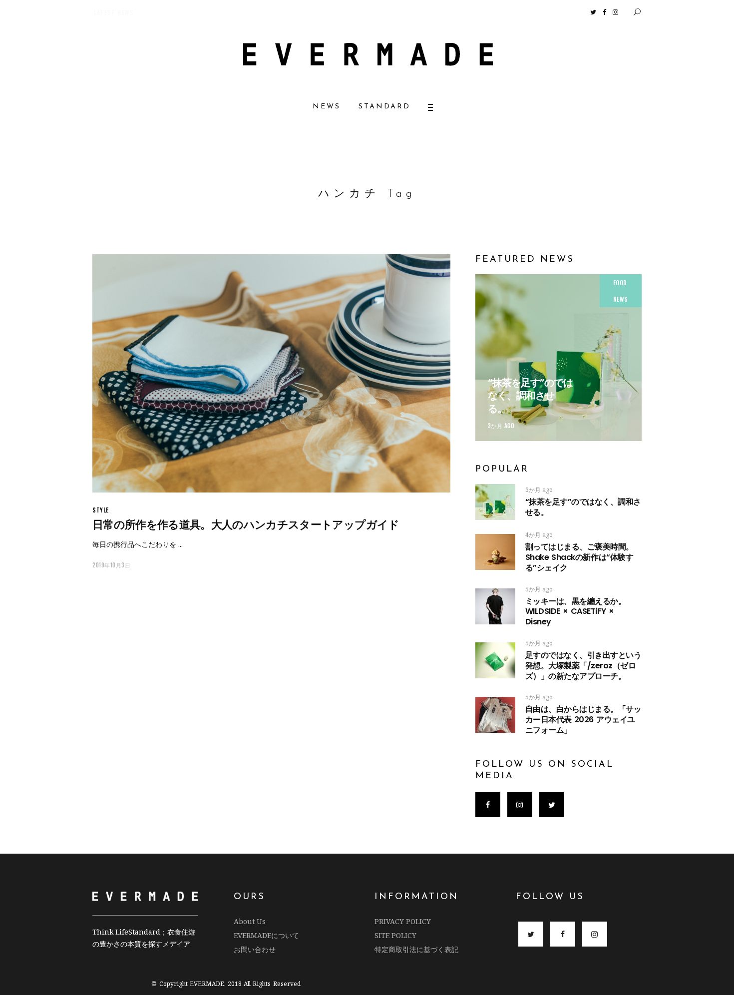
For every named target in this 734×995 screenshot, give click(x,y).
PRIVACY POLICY (402, 921)
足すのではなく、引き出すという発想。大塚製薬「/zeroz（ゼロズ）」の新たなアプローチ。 (583, 665)
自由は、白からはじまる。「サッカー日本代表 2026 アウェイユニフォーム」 (583, 719)
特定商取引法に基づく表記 (416, 949)
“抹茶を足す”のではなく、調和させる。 (530, 396)
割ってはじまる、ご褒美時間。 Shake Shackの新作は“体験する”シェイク (610, 557)
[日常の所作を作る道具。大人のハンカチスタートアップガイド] (271, 373)
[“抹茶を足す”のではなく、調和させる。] (558, 357)
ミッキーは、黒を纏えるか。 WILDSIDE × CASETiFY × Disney (575, 611)
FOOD (620, 282)
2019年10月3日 (111, 565)
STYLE (100, 509)
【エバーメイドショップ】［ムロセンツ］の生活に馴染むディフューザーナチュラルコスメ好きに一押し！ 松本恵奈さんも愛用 (272, 12)
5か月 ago (539, 589)
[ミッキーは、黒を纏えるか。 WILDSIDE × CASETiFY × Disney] (495, 606)
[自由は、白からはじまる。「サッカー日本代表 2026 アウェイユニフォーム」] (495, 715)
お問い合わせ (255, 949)
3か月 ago (501, 426)
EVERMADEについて (266, 935)
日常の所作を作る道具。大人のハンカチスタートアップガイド (245, 524)
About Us (250, 921)
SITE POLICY (395, 935)
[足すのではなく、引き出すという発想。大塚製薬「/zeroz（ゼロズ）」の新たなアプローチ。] (495, 660)
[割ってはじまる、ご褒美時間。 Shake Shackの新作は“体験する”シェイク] (495, 552)
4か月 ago (539, 534)
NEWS (620, 299)
